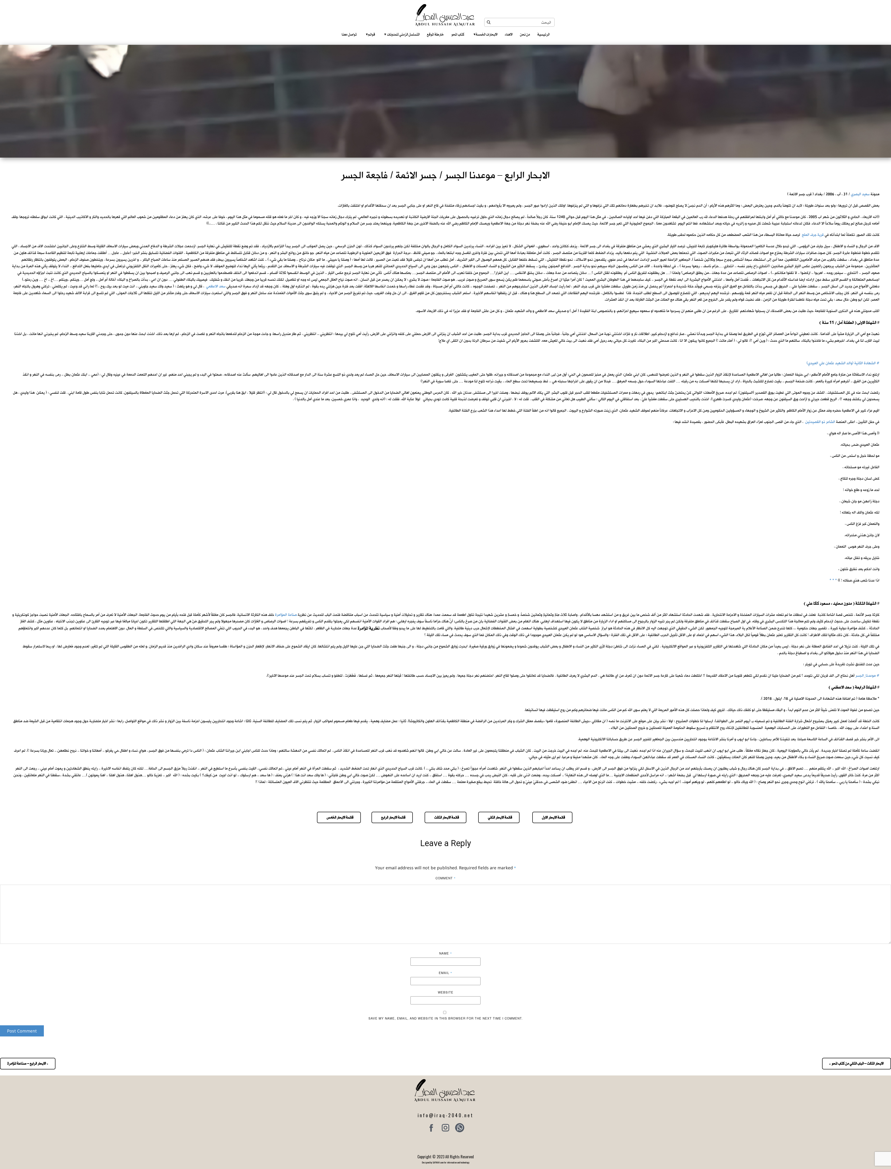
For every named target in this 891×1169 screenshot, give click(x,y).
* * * (833, 580)
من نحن (525, 34)
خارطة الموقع (435, 34)
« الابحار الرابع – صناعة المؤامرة (27, 1063)
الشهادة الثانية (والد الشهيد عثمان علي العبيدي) (841, 363)
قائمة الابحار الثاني (499, 817)
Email (445, 973)
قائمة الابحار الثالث (445, 817)
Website (445, 992)
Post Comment (22, 1031)
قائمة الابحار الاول (552, 817)
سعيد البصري (860, 194)
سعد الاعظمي (216, 286)
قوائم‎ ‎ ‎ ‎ (370, 34)
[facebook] (431, 1127)
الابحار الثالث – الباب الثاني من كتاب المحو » (857, 1063)
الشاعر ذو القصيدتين (820, 422)
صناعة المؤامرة (286, 614)
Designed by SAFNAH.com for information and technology (445, 1162)
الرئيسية (543, 34)
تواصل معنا (349, 34)
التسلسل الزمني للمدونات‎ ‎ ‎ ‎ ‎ (402, 34)
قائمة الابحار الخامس (338, 817)
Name (445, 953)
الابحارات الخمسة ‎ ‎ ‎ (485, 34)
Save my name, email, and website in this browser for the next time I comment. (445, 1018)
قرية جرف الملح (813, 234)
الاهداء (509, 34)
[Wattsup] (459, 1127)
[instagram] (445, 1127)
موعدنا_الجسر (865, 675)
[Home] (445, 15)
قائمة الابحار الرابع (392, 817)
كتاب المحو (457, 34)
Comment (446, 878)
